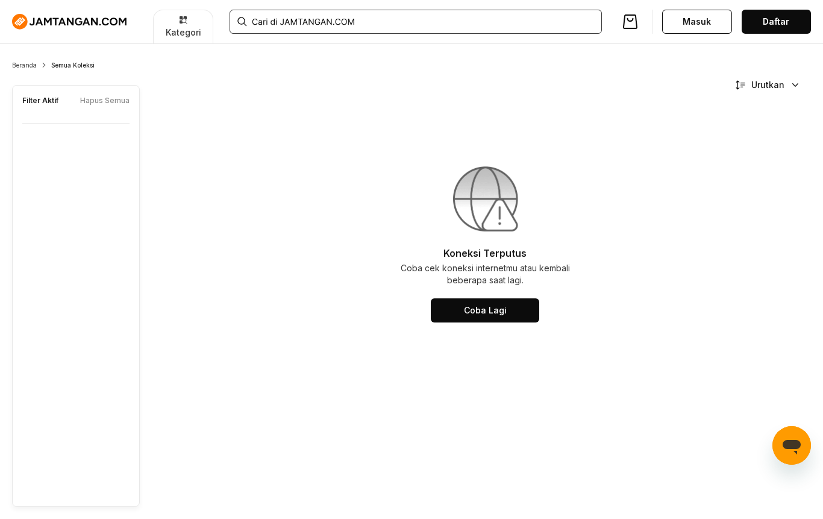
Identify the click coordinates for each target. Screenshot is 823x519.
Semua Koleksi (73, 65)
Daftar (776, 21)
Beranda (24, 65)
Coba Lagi (485, 310)
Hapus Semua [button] (105, 100)
